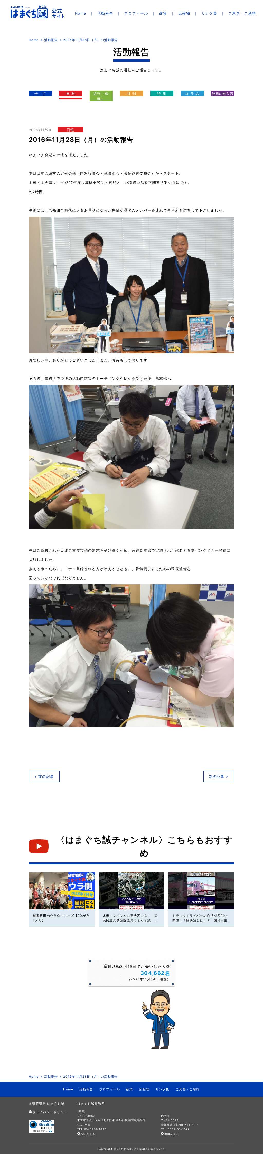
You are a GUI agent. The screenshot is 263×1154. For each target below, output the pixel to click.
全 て (40, 93)
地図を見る (88, 1133)
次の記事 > (219, 776)
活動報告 (105, 13)
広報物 (184, 13)
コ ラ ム (192, 93)
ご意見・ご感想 (242, 13)
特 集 (161, 93)
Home (80, 13)
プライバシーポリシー (50, 1112)
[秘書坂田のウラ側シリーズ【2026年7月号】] (62, 890)
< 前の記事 (44, 776)
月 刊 (131, 93)
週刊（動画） (101, 96)
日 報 (70, 93)
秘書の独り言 (222, 93)
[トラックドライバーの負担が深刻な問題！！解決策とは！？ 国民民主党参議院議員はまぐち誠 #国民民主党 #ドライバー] (201, 890)
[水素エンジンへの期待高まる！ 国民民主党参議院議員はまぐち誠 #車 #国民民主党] (132, 890)
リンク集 (209, 13)
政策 (163, 13)
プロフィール (136, 13)
